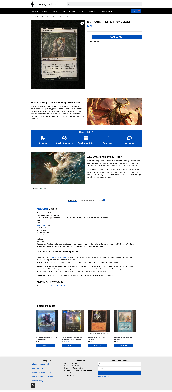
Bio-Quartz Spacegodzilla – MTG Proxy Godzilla (46, 338)
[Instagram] (33, 385)
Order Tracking (106, 11)
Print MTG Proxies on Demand (43, 376)
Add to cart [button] (45, 345)
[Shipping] (42, 138)
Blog (63, 11)
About (34, 364)
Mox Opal (42, 208)
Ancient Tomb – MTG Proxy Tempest (97, 338)
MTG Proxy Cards (40, 16)
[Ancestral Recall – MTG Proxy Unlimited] (125, 321)
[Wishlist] (55, 313)
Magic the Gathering (59, 257)
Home (31, 16)
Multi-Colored (51, 335)
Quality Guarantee (64, 143)
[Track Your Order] (86, 138)
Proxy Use (107, 143)
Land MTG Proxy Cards (95, 333)
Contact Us (129, 143)
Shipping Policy (37, 368)
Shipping (43, 143)
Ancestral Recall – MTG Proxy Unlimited (123, 338)
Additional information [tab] (87, 200)
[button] (82, 23)
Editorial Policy (37, 381)
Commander (41, 225)
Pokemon (45, 11)
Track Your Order (86, 143)
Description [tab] (72, 200)
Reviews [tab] (101, 200)
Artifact (49, 16)
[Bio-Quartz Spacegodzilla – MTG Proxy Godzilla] (47, 321)
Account (72, 11)
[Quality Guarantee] (64, 138)
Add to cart (117, 36)
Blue (115, 335)
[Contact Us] (129, 138)
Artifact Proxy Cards (58, 286)
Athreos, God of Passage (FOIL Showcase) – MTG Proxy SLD (72, 338)
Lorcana (55, 11)
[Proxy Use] (107, 138)
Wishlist (81, 11)
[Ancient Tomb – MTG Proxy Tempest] (99, 321)
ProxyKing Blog (103, 376)
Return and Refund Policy (41, 372)
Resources (91, 11)
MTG (34, 11)
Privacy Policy (45, 364)
